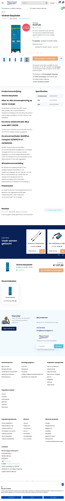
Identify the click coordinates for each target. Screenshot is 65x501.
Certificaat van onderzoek (29, 377)
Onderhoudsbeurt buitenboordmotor (32, 374)
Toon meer (36, 37)
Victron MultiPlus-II (7, 423)
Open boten (50, 385)
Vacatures (24, 372)
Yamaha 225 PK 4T (7, 428)
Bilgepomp (48, 428)
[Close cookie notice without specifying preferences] (63, 484)
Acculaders (27, 433)
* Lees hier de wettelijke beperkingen (46, 349)
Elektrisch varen (50, 436)
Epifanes (4, 402)
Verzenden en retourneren (9, 372)
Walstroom (27, 426)
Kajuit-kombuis (51, 372)
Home (3, 12)
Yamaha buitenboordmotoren (54, 441)
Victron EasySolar (7, 436)
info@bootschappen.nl (45, 331)
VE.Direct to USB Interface (36, 243)
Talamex (4, 404)
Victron (15, 18)
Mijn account (5, 366)
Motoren (49, 382)
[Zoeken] (46, 3)
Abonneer (59, 346)
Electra (49, 377)
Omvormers (27, 428)
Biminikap (48, 433)
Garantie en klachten (8, 374)
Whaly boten (49, 439)
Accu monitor (28, 439)
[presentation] (2, 40)
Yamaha (4, 396)
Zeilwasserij (24, 369)
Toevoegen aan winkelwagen (46, 58)
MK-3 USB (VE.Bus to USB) (57, 243)
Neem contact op (9, 328)
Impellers (48, 431)
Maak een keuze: (38, 44)
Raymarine (5, 407)
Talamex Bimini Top (7, 426)
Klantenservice (6, 377)
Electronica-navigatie (53, 374)
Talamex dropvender (8, 439)
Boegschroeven (50, 426)
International (5, 399)
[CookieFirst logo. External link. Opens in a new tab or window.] (2, 487)
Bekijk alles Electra (24, 18)
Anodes (47, 423)
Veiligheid (50, 379)
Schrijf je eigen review (54, 210)
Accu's (25, 431)
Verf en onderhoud (52, 366)
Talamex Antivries (7, 433)
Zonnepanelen (28, 436)
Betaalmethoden (7, 369)
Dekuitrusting (51, 369)
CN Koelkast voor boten (8, 431)
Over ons (24, 366)
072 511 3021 (41, 328)
